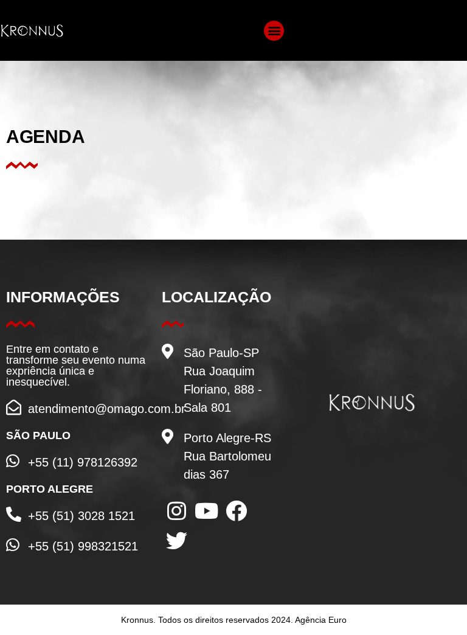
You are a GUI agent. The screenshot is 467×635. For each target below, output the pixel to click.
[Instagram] (177, 511)
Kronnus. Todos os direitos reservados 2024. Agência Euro (234, 620)
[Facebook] (236, 511)
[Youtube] (206, 511)
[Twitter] (177, 540)
